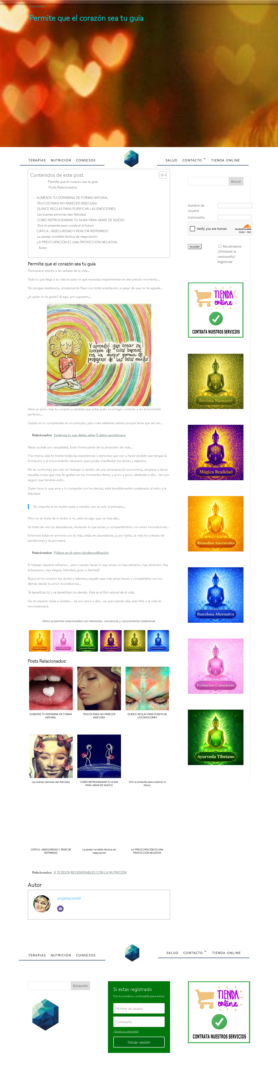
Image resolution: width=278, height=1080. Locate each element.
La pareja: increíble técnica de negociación (67, 236)
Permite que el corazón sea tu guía (73, 181)
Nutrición (61, 160)
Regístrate (225, 262)
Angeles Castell (125, 1066)
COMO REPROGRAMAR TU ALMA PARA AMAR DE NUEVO (80, 220)
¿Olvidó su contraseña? (126, 1031)
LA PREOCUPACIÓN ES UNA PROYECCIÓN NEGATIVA (77, 242)
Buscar (236, 181)
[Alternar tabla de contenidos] (160, 175)
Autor (43, 247)
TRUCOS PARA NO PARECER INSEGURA (67, 203)
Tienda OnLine (225, 160)
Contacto (192, 160)
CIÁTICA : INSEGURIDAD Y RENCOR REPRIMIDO (72, 231)
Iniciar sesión (139, 1042)
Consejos (86, 160)
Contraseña (196, 217)
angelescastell (69, 898)
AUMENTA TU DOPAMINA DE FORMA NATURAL (72, 197)
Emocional (37, 6)
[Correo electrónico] (60, 908)
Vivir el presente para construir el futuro (65, 225)
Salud (172, 160)
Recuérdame (232, 246)
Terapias (37, 160)
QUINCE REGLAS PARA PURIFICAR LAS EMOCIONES (76, 208)
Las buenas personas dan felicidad (61, 214)
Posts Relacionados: (63, 187)
